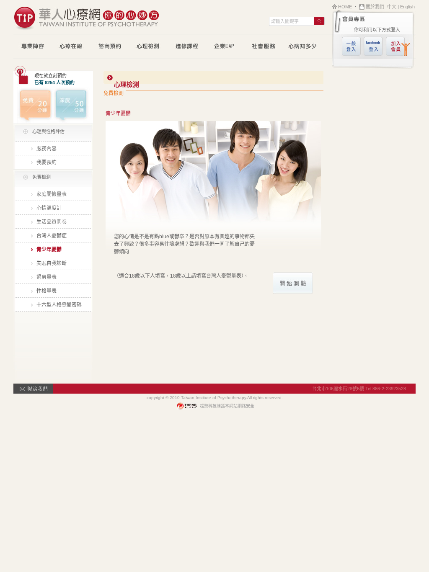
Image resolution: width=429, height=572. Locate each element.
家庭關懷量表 (51, 194)
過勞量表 (46, 277)
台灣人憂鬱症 (51, 236)
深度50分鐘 (73, 105)
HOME (345, 6)
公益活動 (264, 47)
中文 (391, 6)
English (407, 6)
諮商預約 (109, 47)
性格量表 (46, 291)
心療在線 (71, 47)
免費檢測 (41, 177)
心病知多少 (302, 47)
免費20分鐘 (33, 105)
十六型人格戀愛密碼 (59, 305)
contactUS (33, 389)
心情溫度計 (49, 208)
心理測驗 (148, 47)
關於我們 (375, 6)
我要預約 (46, 162)
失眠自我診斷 (51, 263)
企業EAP (225, 47)
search (319, 21)
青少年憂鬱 (49, 250)
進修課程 (186, 47)
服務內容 (46, 149)
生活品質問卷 (51, 222)
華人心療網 (86, 16)
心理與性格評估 (48, 131)
